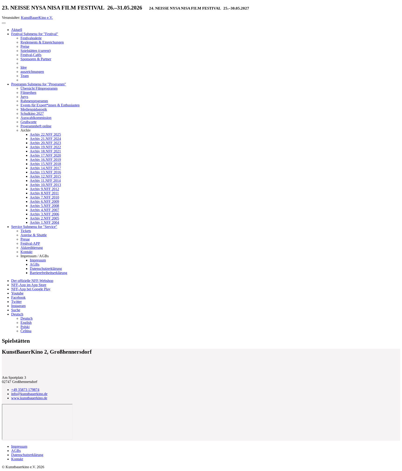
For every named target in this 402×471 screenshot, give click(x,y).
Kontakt (17, 459)
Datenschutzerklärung (27, 455)
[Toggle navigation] (4, 23)
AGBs (16, 451)
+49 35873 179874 (25, 390)
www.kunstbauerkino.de (29, 398)
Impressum (19, 446)
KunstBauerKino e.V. (37, 18)
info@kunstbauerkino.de (29, 394)
